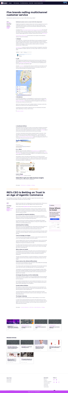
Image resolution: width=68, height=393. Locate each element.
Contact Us (45, 380)
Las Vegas (43, 129)
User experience (19, 47)
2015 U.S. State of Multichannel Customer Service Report (32, 29)
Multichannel (9, 26)
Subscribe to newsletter (47, 381)
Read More (39, 0)
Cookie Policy (46, 384)
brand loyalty (44, 33)
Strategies (8, 27)
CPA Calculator (9, 380)
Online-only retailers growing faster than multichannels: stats (54, 345)
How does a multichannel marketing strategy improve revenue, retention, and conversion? (13, 345)
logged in (22, 175)
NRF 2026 (8, 209)
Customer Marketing (10, 208)
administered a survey (35, 150)
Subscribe (65, 2)
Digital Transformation (13, 325)
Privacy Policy (46, 385)
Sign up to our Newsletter (34, 391)
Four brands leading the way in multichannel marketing (27, 358)
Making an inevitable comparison (25, 62)
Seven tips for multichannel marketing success (27, 345)
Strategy (8, 28)
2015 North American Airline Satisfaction (26, 136)
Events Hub (31, 3)
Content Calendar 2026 (38, 3)
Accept (44, 0)
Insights (10, 3)
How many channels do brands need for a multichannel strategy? (13, 358)
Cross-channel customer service (21, 35)
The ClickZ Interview (24, 3)
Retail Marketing (37, 307)
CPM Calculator (16, 3)
